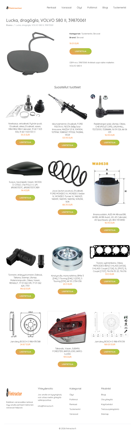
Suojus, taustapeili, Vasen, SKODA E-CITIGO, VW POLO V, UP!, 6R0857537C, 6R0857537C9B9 (25, 185)
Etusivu (9, 25)
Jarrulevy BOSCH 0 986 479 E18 (110, 341)
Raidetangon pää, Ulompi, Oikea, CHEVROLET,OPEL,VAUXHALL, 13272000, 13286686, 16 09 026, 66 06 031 (109, 128)
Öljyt (79, 7)
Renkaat (51, 7)
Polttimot (92, 7)
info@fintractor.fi (45, 406)
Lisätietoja (80, 51)
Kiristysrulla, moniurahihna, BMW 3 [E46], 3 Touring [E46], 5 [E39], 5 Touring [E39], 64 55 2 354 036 (67, 278)
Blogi (105, 7)
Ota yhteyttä (107, 399)
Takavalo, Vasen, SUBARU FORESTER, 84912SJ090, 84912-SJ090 (67, 351)
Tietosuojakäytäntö (110, 409)
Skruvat (96, 33)
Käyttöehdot (107, 404)
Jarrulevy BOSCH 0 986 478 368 (25, 341)
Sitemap (105, 414)
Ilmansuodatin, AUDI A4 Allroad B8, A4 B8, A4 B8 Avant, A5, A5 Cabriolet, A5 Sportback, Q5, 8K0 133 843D (109, 217)
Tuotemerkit (119, 7)
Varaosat (66, 7)
